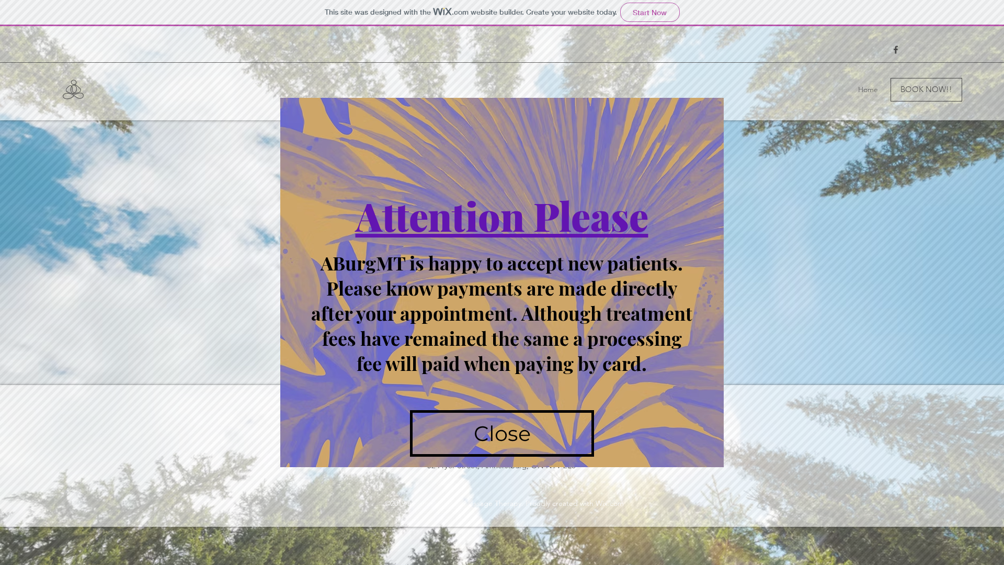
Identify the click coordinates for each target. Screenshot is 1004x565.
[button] (502, 433)
